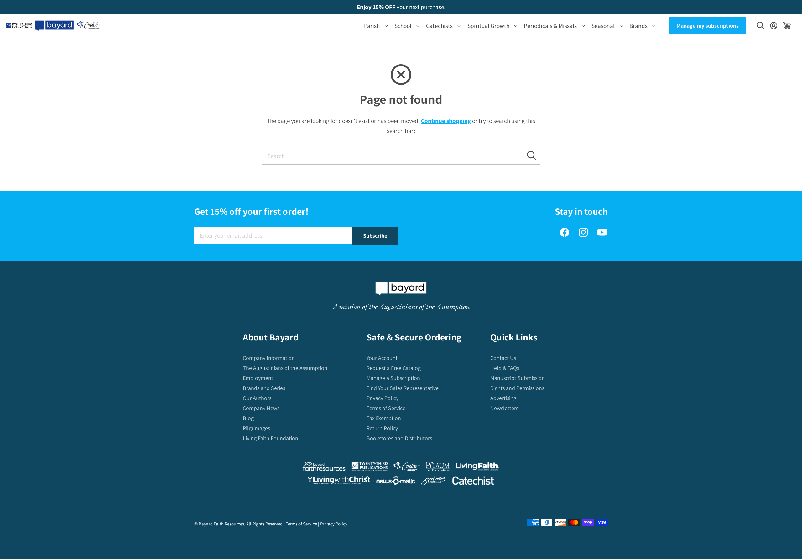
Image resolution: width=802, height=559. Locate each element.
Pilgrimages (256, 428)
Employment (258, 378)
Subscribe (375, 235)
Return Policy (382, 428)
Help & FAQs (504, 368)
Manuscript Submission (517, 378)
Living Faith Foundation (270, 438)
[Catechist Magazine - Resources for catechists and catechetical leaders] (473, 482)
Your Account (382, 357)
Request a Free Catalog (394, 368)
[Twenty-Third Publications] (369, 468)
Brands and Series (264, 388)
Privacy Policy (382, 398)
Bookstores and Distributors (399, 438)
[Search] (531, 155)
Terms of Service (386, 408)
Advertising (503, 398)
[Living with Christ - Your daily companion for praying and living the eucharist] (339, 481)
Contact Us (503, 357)
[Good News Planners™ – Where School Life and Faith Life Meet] (433, 482)
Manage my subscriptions (707, 25)
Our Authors (257, 398)
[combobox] (401, 155)
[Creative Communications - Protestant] (406, 468)
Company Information (269, 357)
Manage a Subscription (393, 378)
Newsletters (504, 408)
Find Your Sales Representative (403, 388)
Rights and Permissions (517, 388)
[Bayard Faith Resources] (324, 468)
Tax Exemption (384, 418)
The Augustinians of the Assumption (285, 368)
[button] (375, 25)
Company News (261, 408)
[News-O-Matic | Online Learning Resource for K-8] (396, 482)
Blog (248, 418)
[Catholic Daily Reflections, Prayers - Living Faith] (478, 468)
